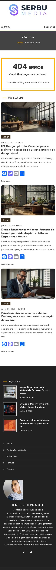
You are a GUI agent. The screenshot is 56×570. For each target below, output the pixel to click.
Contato (10, 469)
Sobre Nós (12, 456)
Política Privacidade (16, 450)
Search (48, 26)
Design (6, 137)
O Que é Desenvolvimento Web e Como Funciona (35, 405)
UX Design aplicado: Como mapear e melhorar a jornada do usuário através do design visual (28, 150)
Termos (10, 462)
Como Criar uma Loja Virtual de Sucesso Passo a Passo (35, 390)
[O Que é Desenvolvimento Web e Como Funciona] (10, 409)
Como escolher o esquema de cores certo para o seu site (35, 423)
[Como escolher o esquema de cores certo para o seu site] (10, 425)
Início (9, 443)
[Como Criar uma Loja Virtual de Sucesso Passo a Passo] (10, 392)
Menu (7, 26)
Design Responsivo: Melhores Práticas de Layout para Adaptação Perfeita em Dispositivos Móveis (27, 233)
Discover (6, 181)
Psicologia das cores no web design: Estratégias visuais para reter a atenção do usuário (27, 317)
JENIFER (19, 142)
